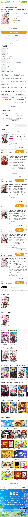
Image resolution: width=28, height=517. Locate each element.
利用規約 (12, 500)
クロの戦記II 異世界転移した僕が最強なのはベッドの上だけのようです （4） (18, 210)
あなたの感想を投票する (13, 120)
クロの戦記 (9, 69)
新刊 (4, 487)
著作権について (17, 502)
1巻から (2, 132)
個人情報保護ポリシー (19, 500)
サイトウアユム (14, 13)
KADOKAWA (9, 56)
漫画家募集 (7, 504)
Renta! (2, 290)
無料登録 (25, 2)
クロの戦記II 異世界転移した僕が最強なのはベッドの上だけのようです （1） (18, 135)
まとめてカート (22, 132)
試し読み (21, 147)
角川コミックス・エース (12, 66)
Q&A (16, 496)
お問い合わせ (20, 496)
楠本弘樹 (3, 413)
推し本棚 (8, 38)
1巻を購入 (14, 32)
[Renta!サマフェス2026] (8, 2)
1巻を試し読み (14, 28)
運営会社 (21, 504)
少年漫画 (17, 16)
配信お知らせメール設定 (20, 40)
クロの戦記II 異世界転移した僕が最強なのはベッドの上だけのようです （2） (18, 156)
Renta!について (8, 496)
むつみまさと (9, 53)
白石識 (11, 413)
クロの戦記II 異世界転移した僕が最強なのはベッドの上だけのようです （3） (18, 185)
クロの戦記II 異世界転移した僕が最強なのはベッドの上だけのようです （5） (18, 235)
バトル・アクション (11, 62)
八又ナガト (20, 413)
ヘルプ (13, 496)
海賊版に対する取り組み (14, 504)
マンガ (8, 58)
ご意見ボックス (14, 498)
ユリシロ (19, 13)
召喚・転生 (18, 62)
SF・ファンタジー (15, 61)
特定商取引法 (10, 502)
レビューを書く (15, 22)
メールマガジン (20, 498)
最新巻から (8, 132)
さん (12, 97)
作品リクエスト (7, 498)
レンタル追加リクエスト (7, 40)
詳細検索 (23, 487)
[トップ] (4, 2)
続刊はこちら (13, 43)
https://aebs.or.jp (9, 515)
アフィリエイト (7, 500)
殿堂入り (9, 64)
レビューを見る (13, 106)
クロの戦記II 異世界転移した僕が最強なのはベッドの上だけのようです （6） (18, 259)
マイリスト (21, 38)
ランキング (14, 487)
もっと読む (21, 272)
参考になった (17, 102)
